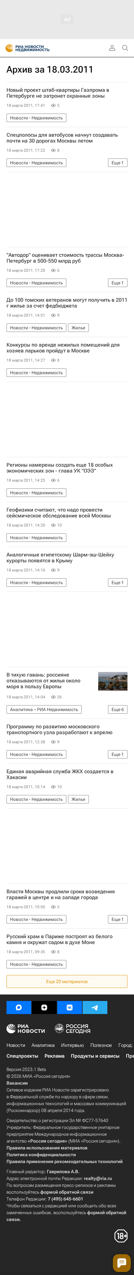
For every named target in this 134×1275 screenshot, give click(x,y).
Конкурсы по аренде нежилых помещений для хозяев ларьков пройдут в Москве (63, 348)
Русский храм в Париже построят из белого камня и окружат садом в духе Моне (60, 939)
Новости (16, 1045)
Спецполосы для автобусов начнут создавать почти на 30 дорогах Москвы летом (62, 138)
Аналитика (43, 1045)
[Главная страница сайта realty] (39, 48)
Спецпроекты (22, 1056)
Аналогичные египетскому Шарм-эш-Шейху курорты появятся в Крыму (60, 558)
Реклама (54, 1056)
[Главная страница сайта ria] (7, 48)
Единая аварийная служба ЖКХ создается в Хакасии (60, 774)
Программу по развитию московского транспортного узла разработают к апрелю (60, 729)
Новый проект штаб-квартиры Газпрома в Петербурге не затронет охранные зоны (58, 93)
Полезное (101, 1045)
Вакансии (17, 1083)
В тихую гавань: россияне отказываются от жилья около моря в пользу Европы (43, 681)
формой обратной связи (66, 1192)
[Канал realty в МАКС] (19, 1007)
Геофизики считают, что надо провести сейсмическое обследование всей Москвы (59, 513)
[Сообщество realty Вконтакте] (69, 1007)
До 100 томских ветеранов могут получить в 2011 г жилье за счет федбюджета (67, 303)
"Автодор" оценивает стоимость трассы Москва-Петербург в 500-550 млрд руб (65, 258)
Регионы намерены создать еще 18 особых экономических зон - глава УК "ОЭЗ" (60, 468)
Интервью (72, 1045)
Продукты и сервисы (95, 1056)
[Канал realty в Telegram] (95, 1007)
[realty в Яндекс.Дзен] (44, 1007)
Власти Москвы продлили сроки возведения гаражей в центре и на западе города (61, 894)
